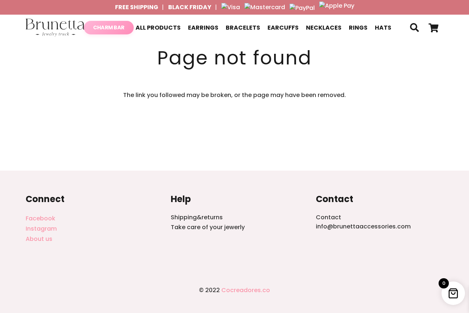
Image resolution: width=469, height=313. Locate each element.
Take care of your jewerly (208, 227)
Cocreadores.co (245, 290)
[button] (414, 27)
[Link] (55, 28)
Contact (328, 217)
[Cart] (433, 28)
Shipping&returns (197, 217)
